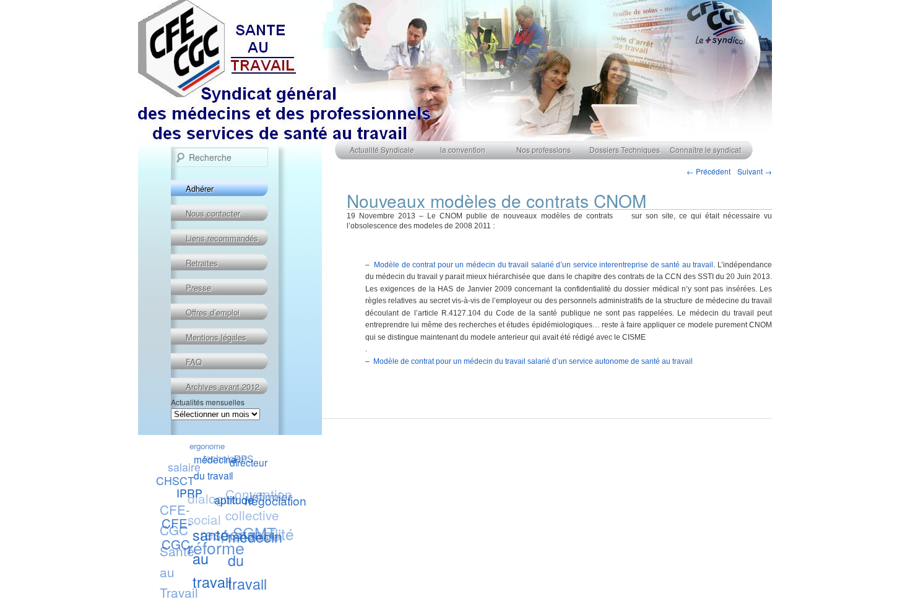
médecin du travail (255, 560)
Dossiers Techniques (624, 149)
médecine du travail (214, 468)
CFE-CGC (177, 533)
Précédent (708, 171)
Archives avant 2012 (222, 386)
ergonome (207, 446)
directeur (248, 463)
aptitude (233, 500)
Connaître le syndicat (705, 149)
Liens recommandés (222, 238)
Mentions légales (216, 337)
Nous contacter (213, 213)
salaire (184, 467)
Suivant (754, 171)
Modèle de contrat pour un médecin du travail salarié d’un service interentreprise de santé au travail (543, 264)
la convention (462, 149)
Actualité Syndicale (382, 149)
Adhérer (200, 188)
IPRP (189, 493)
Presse (198, 287)
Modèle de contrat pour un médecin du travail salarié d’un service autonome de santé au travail (533, 361)
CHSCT (175, 480)
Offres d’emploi (213, 312)
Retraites (202, 263)
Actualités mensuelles (208, 402)
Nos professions (543, 149)
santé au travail (212, 559)
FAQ (194, 362)
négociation (275, 500)
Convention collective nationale (259, 514)
